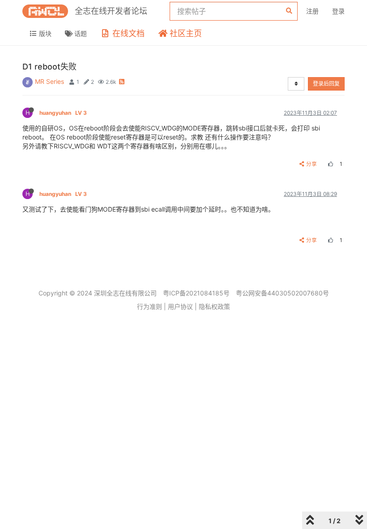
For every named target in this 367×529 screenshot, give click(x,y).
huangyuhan (63, 112)
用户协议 (180, 306)
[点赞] (329, 164)
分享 (311, 163)
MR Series (49, 81)
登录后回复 (326, 83)
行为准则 (149, 306)
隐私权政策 (214, 306)
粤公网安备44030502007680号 (282, 293)
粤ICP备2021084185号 (196, 293)
